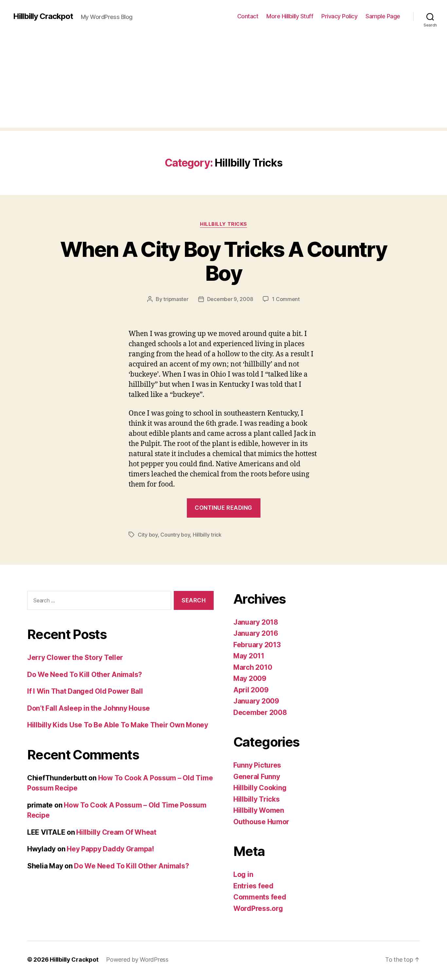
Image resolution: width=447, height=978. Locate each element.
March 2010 (252, 667)
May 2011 (248, 656)
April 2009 (250, 690)
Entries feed (253, 886)
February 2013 (257, 645)
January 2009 (256, 701)
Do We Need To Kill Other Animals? (84, 674)
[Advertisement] (223, 82)
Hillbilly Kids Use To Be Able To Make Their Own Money (117, 725)
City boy (148, 534)
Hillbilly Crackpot (43, 16)
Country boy (175, 534)
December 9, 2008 (230, 299)
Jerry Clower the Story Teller (75, 657)
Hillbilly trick (207, 534)
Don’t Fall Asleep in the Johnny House (88, 708)
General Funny (256, 777)
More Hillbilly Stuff (289, 16)
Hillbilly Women (258, 810)
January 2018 (255, 622)
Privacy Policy (339, 16)
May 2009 (249, 678)
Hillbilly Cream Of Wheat (116, 832)
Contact (248, 16)
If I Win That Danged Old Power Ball (85, 691)
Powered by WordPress (137, 959)
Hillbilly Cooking (259, 788)
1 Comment (286, 299)
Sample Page (383, 16)
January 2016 (255, 633)
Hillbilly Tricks (223, 224)
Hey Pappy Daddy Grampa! (110, 849)
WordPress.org (258, 908)
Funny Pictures (257, 765)
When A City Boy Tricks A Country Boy (223, 261)
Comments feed (259, 897)
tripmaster (175, 299)
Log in (243, 874)
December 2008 (260, 712)
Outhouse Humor (261, 822)
